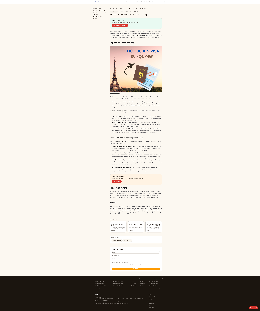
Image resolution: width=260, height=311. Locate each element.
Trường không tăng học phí (119, 287)
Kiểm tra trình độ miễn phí (119, 25)
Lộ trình (146, 1)
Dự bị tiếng (133, 283)
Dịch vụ (128, 1)
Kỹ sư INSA (133, 285)
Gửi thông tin (136, 268)
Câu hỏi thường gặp (99, 283)
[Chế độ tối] (156, 2)
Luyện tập (133, 1)
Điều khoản (151, 303)
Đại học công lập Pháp (118, 285)
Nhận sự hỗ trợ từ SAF (98, 16)
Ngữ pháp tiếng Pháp (153, 281)
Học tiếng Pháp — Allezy (154, 287)
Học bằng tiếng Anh (99, 287)
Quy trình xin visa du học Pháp (100, 10)
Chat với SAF (152, 301)
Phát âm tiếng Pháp (153, 285)
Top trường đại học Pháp (100, 285)
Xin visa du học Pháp (115, 93)
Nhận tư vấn (116, 181)
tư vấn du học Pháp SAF (139, 35)
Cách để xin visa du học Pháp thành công (99, 13)
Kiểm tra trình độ (139, 1)
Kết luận (95, 18)
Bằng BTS (142, 285)
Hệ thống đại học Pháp (118, 283)
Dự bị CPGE (142, 283)
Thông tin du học (124, 8)
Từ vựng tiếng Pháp (153, 283)
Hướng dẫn (151, 299)
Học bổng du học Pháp (118, 281)
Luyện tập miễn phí (117, 240)
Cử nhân (133, 281)
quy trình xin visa (118, 141)
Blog (150, 1)
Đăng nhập (161, 1)
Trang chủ (112, 8)
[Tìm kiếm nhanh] (153, 2)
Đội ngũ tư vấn (152, 296)
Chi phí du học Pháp (99, 281)
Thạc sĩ (141, 281)
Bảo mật (151, 305)
